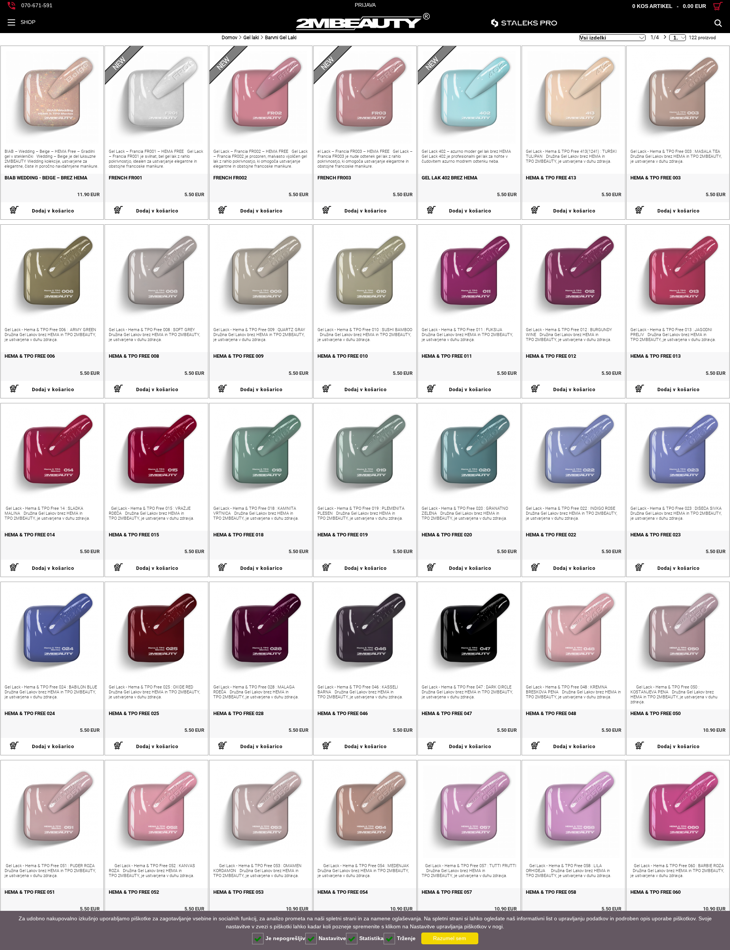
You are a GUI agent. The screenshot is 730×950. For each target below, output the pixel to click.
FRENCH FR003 (334, 178)
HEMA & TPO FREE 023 (655, 535)
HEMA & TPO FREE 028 (238, 713)
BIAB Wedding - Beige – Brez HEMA (46, 178)
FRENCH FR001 (125, 178)
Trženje (406, 938)
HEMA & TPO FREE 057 (447, 892)
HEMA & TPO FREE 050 (655, 713)
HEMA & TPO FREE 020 (447, 535)
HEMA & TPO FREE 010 (342, 356)
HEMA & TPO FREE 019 (342, 535)
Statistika (371, 938)
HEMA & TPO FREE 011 (447, 356)
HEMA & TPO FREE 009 (238, 356)
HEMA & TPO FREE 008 (134, 356)
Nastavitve (332, 938)
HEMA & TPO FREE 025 (134, 713)
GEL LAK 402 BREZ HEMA (450, 178)
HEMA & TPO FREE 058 (551, 892)
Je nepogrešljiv (285, 938)
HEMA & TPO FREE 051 (30, 892)
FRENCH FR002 (230, 178)
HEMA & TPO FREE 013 (655, 356)
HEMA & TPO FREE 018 (238, 535)
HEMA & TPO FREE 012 (551, 356)
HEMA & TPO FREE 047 (447, 713)
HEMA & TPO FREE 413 (551, 178)
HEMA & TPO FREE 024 (30, 713)
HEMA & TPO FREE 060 (655, 892)
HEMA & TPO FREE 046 (342, 713)
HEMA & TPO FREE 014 (30, 535)
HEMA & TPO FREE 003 (655, 178)
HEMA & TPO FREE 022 (551, 535)
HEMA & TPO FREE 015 (134, 535)
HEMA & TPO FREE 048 (551, 713)
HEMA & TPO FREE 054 (342, 892)
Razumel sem (449, 938)
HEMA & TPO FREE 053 (238, 892)
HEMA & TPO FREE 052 (134, 892)
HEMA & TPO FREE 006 (30, 356)
